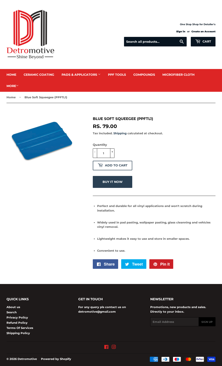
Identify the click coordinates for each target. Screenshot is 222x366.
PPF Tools (117, 75)
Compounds (144, 75)
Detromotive (27, 359)
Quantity (100, 145)
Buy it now (112, 182)
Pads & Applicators (80, 75)
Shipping (120, 133)
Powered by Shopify (56, 359)
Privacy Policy (17, 317)
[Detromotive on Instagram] (114, 347)
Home (11, 75)
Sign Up (207, 321)
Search (12, 312)
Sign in (180, 31)
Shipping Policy (18, 333)
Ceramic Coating (39, 75)
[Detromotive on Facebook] (106, 347)
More (11, 86)
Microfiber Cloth (178, 75)
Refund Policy (17, 322)
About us (13, 307)
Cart (206, 41)
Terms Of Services (20, 328)
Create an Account (203, 31)
